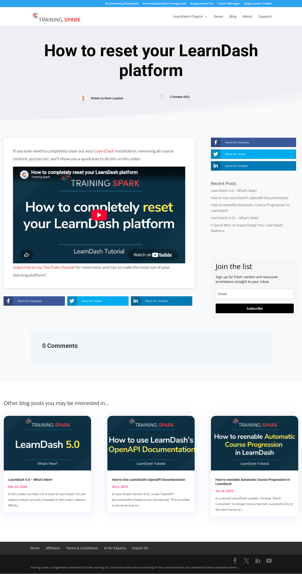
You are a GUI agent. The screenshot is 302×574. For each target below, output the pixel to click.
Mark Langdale (114, 98)
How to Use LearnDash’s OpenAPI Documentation (250, 198)
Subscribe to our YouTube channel (44, 267)
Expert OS (140, 548)
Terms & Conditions (82, 548)
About (247, 17)
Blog (232, 17)
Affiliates (53, 548)
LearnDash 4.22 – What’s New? (235, 218)
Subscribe (255, 308)
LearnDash (104, 150)
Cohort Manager (229, 3)
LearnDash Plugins (188, 17)
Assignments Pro (201, 3)
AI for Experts (115, 548)
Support (265, 17)
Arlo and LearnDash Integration (164, 3)
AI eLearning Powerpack (121, 3)
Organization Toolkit (258, 3)
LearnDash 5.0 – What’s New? (234, 190)
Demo (218, 17)
